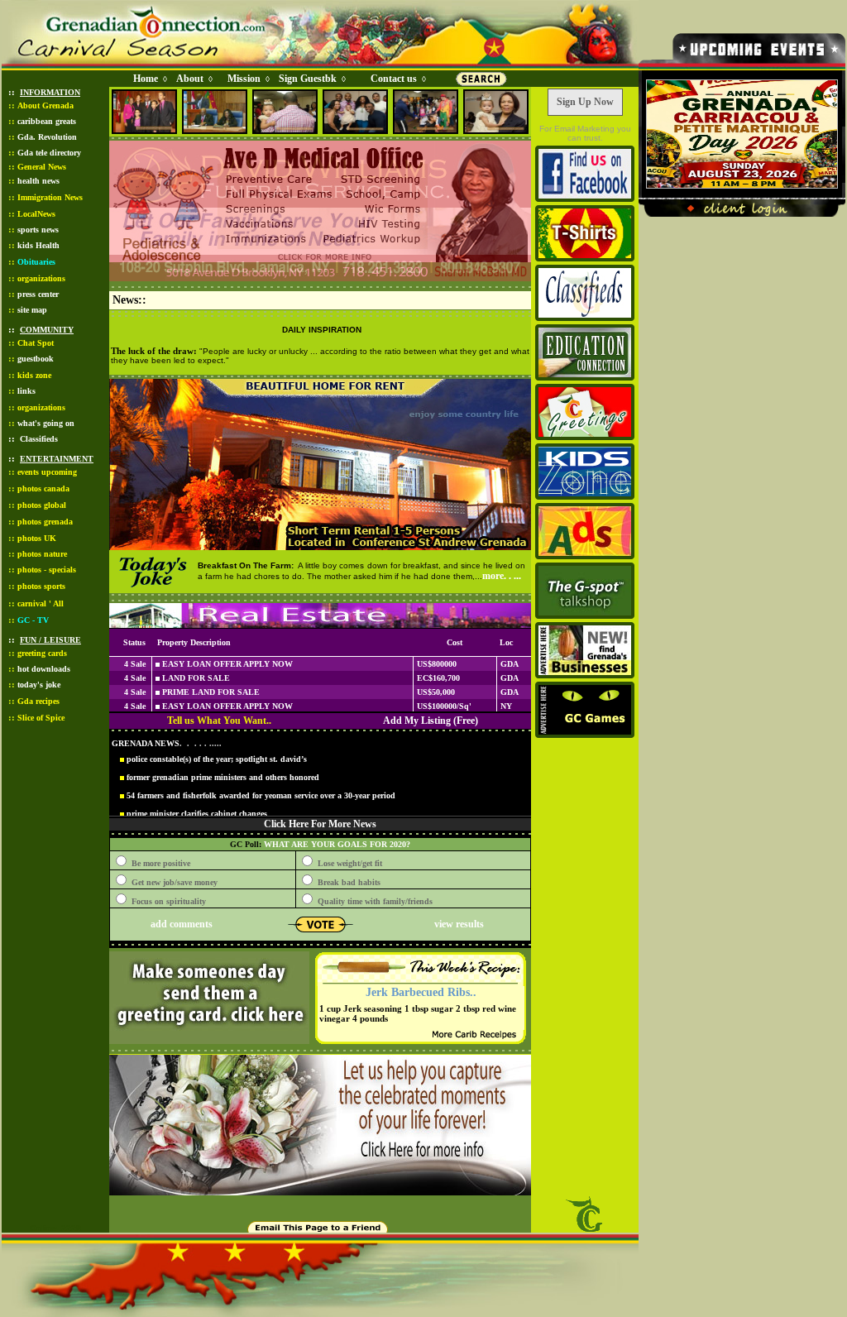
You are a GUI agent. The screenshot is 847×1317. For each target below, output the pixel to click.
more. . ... (501, 576)
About (189, 78)
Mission (244, 78)
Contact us (394, 78)
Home (145, 78)
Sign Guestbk (311, 78)
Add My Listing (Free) (430, 720)
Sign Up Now (585, 102)
